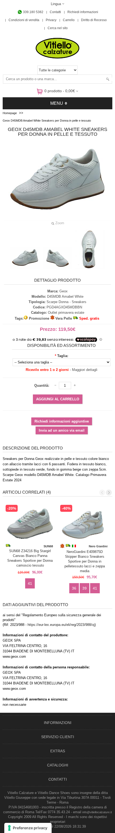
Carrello (69, 20)
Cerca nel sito (58, 28)
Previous (102, 492)
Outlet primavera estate (66, 313)
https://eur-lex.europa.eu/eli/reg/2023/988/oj (61, 625)
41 (30, 583)
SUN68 (48, 546)
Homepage (10, 113)
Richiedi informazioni (82, 12)
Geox (63, 291)
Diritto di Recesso (94, 20)
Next (109, 492)
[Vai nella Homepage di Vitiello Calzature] (57, 58)
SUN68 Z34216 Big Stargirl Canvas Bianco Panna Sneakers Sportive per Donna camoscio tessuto (30, 558)
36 (74, 588)
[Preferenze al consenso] (28, 828)
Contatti (55, 12)
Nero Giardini (98, 546)
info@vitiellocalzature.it (97, 812)
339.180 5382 (32, 12)
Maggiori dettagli (84, 370)
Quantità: (41, 385)
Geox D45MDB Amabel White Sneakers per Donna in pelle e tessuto (47, 120)
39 (84, 588)
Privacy (51, 20)
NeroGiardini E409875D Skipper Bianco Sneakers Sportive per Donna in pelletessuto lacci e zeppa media (84, 559)
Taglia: (62, 356)
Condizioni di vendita (24, 20)
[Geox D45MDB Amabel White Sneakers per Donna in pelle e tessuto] (25, 258)
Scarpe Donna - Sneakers (66, 302)
